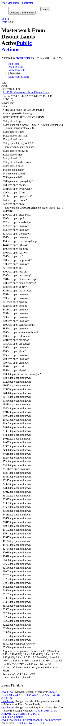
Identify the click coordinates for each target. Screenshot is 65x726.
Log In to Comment (12, 716)
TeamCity (21, 723)
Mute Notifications (18, 76)
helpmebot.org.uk (32, 719)
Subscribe (15, 73)
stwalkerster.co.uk (11, 719)
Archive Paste (16, 66)
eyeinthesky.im (53, 719)
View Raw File (16, 70)
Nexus (32, 723)
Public (24, 43)
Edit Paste (13, 63)
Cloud (41, 723)
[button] (7, 2)
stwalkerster (23, 57)
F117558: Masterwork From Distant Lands (26, 92)
